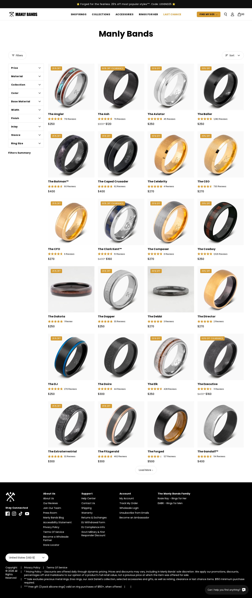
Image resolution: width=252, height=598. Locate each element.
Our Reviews (50, 503)
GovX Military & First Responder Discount (93, 533)
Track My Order (128, 503)
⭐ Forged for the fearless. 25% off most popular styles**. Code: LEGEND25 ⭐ (126, 4)
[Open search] (225, 14)
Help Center (88, 498)
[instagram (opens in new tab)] (14, 514)
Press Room (50, 513)
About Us (48, 498)
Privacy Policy (51, 527)
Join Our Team (52, 508)
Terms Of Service (53, 532)
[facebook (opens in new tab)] (7, 514)
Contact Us (88, 503)
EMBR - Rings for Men (170, 503)
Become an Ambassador (134, 517)
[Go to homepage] (24, 14)
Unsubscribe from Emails (134, 513)
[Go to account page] (232, 14)
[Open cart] (239, 14)
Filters (19, 55)
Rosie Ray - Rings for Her (172, 498)
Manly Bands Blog (53, 517)
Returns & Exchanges (94, 517)
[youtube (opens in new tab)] (27, 514)
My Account (126, 498)
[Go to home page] (22, 497)
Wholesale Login (129, 508)
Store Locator (51, 545)
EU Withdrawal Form (93, 522)
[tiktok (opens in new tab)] (21, 514)
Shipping (86, 508)
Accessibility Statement (57, 522)
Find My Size (209, 14)
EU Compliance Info (93, 527)
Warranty (87, 513)
